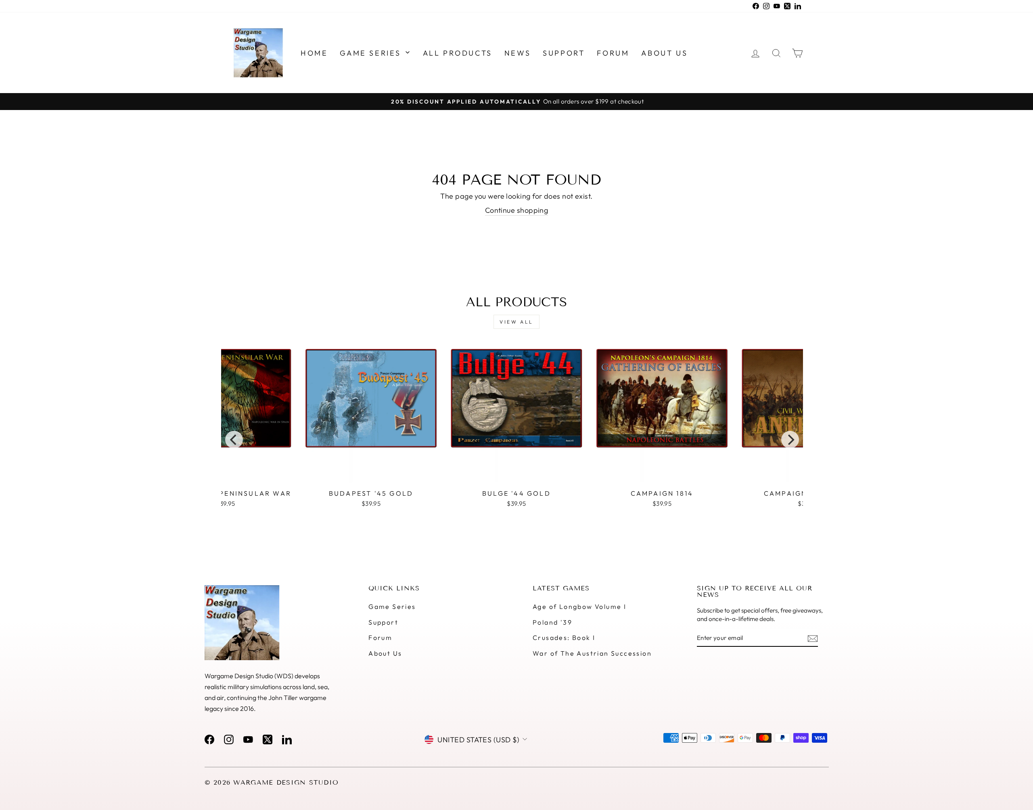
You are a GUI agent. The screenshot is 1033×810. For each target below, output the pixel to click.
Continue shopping (516, 210)
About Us (385, 653)
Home (314, 53)
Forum (613, 53)
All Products (457, 53)
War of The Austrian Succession (592, 653)
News (517, 53)
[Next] (790, 440)
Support (564, 53)
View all (516, 322)
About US (664, 53)
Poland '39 (552, 622)
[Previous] (234, 440)
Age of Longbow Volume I (579, 606)
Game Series (372, 53)
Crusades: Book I (564, 637)
